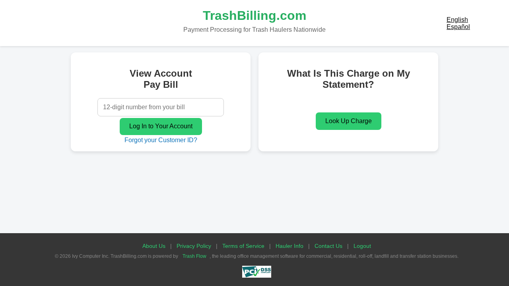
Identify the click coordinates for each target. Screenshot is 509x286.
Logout (362, 246)
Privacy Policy (194, 246)
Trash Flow (194, 256)
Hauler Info (289, 246)
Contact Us (328, 246)
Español (458, 26)
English (457, 19)
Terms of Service (243, 246)
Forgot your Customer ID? (160, 140)
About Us (153, 246)
